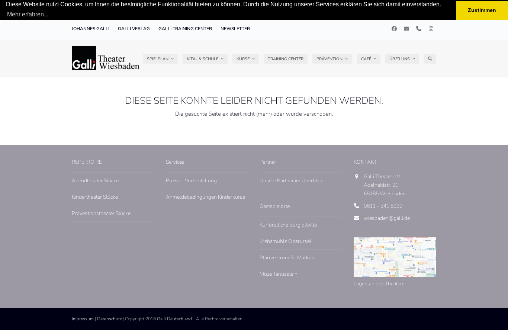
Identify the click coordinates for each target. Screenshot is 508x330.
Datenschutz (109, 319)
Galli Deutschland (174, 319)
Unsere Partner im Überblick (291, 180)
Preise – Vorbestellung (191, 180)
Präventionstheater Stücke (101, 213)
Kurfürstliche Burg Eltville (288, 224)
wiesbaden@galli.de (387, 218)
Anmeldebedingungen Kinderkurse (205, 197)
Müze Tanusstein (279, 274)
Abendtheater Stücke (95, 180)
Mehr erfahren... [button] (27, 14)
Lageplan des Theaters (379, 283)
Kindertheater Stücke (95, 197)
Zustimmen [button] (482, 10)
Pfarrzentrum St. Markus (287, 257)
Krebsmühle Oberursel (285, 241)
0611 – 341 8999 (383, 205)
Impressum (83, 319)
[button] (430, 58)
